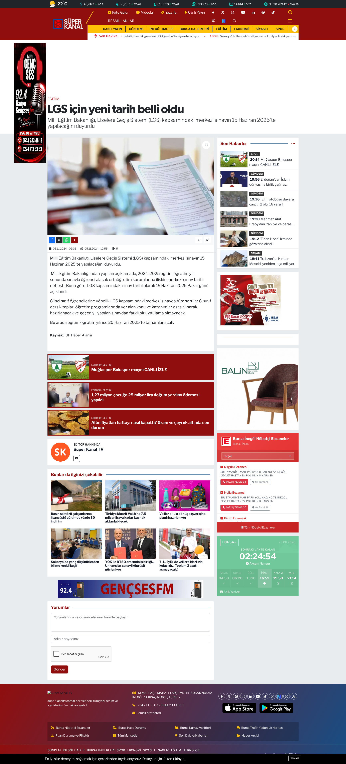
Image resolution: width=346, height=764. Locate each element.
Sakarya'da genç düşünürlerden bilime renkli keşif (75, 564)
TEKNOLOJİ (191, 750)
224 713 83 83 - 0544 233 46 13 (161, 705)
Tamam (295, 758)
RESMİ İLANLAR (121, 21)
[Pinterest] (236, 696)
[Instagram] (243, 696)
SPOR (280, 29)
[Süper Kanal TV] (68, 24)
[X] (229, 696)
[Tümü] (293, 143)
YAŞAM (256, 253)
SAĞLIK (163, 750)
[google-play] (276, 708)
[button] (295, 29)
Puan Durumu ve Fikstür (72, 735)
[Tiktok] (265, 696)
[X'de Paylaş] (59, 240)
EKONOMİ (241, 29)
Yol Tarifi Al (261, 481)
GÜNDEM (136, 29)
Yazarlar (171, 12)
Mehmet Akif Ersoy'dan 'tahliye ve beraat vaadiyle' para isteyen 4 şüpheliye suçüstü (271, 222)
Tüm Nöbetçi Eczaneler (259, 527)
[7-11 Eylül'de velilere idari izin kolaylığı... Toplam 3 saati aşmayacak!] (184, 544)
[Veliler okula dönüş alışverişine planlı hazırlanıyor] (184, 495)
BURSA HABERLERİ (194, 29)
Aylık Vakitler (232, 591)
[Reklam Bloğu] (258, 389)
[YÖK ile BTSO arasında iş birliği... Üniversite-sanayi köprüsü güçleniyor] (130, 544)
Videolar (147, 12)
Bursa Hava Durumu (132, 728)
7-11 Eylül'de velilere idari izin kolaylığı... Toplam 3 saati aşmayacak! (181, 565)
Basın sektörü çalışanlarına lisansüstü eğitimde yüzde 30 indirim (73, 517)
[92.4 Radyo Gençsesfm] (30, 103)
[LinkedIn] (250, 696)
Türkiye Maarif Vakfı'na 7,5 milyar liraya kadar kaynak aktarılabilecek (125, 517)
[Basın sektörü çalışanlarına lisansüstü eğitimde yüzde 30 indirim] (76, 495)
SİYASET (262, 29)
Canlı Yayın (196, 12)
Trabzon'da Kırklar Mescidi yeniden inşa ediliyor (272, 261)
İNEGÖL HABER (161, 29)
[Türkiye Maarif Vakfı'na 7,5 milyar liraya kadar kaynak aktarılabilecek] (130, 495)
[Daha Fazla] (74, 240)
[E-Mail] (76, 458)
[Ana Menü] (288, 21)
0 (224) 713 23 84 (236, 481)
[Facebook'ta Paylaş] (52, 240)
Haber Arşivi (250, 735)
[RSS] (294, 696)
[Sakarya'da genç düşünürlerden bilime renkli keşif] (76, 544)
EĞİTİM (221, 29)
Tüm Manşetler (128, 735)
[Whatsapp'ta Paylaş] (66, 240)
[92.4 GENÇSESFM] (130, 589)
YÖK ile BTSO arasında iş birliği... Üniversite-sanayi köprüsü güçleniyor (129, 565)
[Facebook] (221, 696)
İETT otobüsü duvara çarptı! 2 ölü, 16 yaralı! (271, 201)
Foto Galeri (121, 12)
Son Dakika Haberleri (193, 735)
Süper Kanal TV (88, 449)
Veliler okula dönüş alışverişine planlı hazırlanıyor (182, 515)
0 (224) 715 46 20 (236, 507)
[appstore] (239, 708)
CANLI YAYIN (112, 29)
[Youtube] (257, 696)
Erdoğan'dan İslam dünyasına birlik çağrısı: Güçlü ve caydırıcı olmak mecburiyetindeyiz (269, 182)
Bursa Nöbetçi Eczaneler (73, 728)
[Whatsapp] (286, 696)
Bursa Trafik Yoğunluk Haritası (262, 728)
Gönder (60, 669)
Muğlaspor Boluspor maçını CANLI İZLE (271, 162)
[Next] (279, 696)
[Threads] (272, 696)
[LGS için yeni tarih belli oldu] (130, 186)
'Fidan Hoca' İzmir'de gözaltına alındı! (270, 241)
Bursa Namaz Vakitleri (195, 728)
